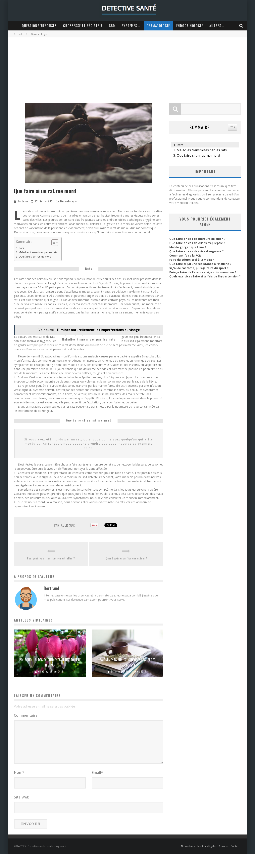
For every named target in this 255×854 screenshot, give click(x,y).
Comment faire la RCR (185, 255)
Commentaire (25, 715)
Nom (19, 772)
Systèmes (129, 25)
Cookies (223, 846)
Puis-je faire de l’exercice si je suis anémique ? (202, 272)
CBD (112, 25)
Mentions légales (206, 846)
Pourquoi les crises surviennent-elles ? (51, 558)
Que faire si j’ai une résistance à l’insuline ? (200, 264)
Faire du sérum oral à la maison (191, 260)
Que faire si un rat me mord (35, 256)
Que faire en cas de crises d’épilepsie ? (197, 243)
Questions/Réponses (39, 25)
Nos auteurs (188, 846)
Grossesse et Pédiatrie (83, 25)
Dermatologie (158, 25)
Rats (21, 248)
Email (97, 772)
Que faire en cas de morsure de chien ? (197, 239)
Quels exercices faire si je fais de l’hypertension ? (205, 276)
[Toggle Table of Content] (52, 242)
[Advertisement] (127, 67)
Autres (215, 25)
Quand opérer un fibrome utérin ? (126, 558)
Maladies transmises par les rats (38, 252)
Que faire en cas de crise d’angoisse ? (196, 251)
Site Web (21, 797)
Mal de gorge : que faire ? (187, 247)
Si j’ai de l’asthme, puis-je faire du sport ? (199, 268)
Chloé (41, 671)
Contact (235, 846)
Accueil (18, 34)
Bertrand (23, 201)
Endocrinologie (189, 25)
